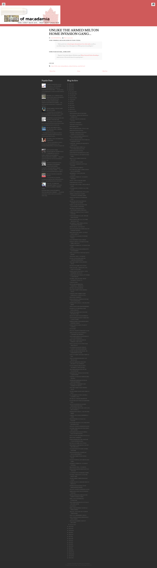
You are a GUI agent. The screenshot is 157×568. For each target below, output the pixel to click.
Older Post (104, 71)
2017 (70, 536)
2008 (70, 554)
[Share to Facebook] (53, 63)
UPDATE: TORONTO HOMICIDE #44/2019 (79, 330)
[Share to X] (52, 63)
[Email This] (49, 63)
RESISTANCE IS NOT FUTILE (76, 130)
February (72, 111)
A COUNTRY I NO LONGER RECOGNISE (79, 472)
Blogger (88, 563)
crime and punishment (63, 66)
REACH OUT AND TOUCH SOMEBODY (79, 315)
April (71, 107)
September (72, 97)
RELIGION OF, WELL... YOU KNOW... (78, 467)
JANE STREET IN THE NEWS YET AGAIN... (79, 152)
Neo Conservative (68, 38)
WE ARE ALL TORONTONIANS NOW (78, 398)
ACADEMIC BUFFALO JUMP (76, 162)
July (71, 101)
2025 (70, 86)
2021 (70, 528)
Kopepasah (72, 565)
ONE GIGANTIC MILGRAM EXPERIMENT (79, 306)
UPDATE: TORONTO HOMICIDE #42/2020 (79, 489)
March (71, 109)
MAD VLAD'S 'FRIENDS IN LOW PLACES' (79, 192)
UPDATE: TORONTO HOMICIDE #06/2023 (79, 426)
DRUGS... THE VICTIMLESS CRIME (78, 180)
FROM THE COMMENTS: (75, 297)
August (71, 99)
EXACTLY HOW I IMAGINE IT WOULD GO (80, 435)
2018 (70, 534)
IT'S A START (73, 328)
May (71, 105)
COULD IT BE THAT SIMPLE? (76, 167)
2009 (70, 552)
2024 (70, 88)
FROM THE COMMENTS (75, 122)
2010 (70, 550)
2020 (70, 530)
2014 (70, 542)
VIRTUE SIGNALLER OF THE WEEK (78, 113)
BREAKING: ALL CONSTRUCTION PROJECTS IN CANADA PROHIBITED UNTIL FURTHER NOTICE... (55, 97)
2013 (70, 544)
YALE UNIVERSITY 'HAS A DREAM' (78, 239)
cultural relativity (73, 66)
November (72, 93)
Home (78, 71)
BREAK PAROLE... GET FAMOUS (77, 226)
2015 (70, 540)
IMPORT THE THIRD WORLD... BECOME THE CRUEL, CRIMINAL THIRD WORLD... (54, 129)
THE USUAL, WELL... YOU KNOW (77, 256)
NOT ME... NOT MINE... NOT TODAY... (78, 443)
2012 (70, 546)
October (71, 95)
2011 (69, 548)
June (71, 103)
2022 (70, 526)
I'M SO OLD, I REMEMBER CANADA (78, 515)
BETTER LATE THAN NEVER (76, 288)
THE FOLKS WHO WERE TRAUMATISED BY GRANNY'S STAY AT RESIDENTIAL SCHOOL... (55, 151)
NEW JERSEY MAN (74, 126)
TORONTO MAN (74, 282)
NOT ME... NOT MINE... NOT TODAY (78, 265)
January (71, 524)
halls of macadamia (77, 563)
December (72, 92)
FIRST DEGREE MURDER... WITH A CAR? (79, 128)
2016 (70, 538)
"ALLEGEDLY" (73, 506)
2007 (70, 556)
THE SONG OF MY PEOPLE (76, 124)
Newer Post (52, 71)
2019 (70, 532)
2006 (70, 557)
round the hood (81, 66)
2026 (70, 84)
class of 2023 (54, 66)
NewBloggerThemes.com (86, 565)
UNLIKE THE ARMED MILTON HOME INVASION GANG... (74, 32)
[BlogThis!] (50, 63)
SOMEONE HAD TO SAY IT (76, 182)
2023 (70, 90)
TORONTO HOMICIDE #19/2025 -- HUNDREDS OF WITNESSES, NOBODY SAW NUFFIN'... (54, 164)
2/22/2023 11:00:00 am (56, 38)
